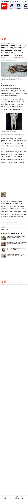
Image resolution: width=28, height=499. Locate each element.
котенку (9, 93)
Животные (3, 43)
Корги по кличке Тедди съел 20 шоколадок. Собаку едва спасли (16, 249)
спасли (15, 206)
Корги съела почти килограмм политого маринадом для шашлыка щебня (15, 193)
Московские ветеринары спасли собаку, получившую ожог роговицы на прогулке (16, 255)
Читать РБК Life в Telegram (10, 222)
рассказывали (22, 151)
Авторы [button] (3, 226)
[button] (14, 39)
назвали (16, 87)
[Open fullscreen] (24, 115)
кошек (7, 88)
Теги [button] (6, 226)
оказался (3, 213)
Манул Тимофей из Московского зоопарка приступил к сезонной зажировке (16, 237)
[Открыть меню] (26, 1)
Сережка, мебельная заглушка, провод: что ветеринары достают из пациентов (16, 243)
